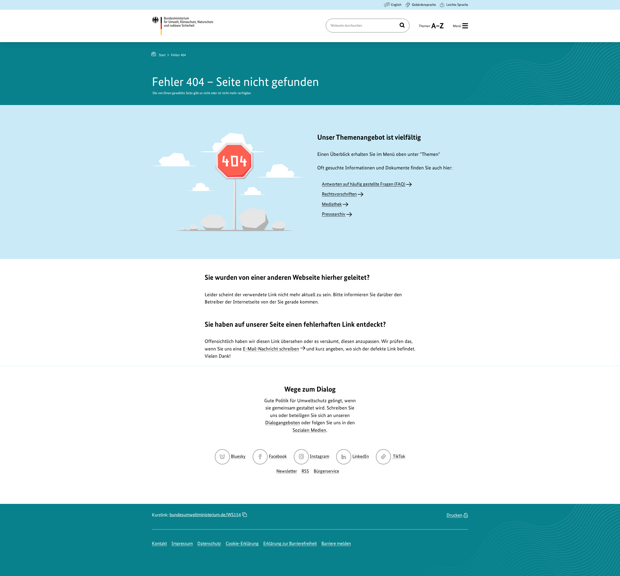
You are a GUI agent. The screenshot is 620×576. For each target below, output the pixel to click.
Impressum (182, 543)
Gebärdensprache (424, 5)
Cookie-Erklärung (242, 543)
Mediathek (332, 204)
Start (162, 55)
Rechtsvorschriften (339, 194)
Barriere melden (336, 543)
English (396, 5)
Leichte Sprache (457, 5)
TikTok (399, 456)
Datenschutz (209, 543)
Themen (424, 28)
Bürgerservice (326, 471)
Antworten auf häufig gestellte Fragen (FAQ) (363, 184)
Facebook (278, 456)
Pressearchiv (333, 214)
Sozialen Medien (309, 430)
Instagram (319, 456)
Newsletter (286, 471)
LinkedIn (360, 456)
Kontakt (159, 543)
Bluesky (238, 456)
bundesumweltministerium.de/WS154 (205, 514)
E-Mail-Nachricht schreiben (271, 349)
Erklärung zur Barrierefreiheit (290, 543)
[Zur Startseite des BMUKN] (187, 26)
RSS (305, 471)
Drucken (454, 515)
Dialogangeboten (282, 422)
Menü (457, 26)
